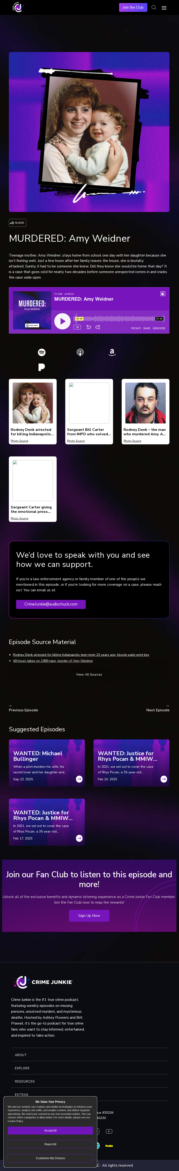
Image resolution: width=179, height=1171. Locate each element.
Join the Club (133, 7)
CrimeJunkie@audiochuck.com (50, 604)
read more (79, 780)
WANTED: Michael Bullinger (37, 756)
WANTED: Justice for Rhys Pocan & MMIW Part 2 (126, 756)
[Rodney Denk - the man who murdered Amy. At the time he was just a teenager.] (145, 422)
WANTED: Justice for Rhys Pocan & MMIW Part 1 (41, 815)
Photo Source (19, 441)
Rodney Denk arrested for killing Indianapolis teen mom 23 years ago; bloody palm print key (81, 655)
